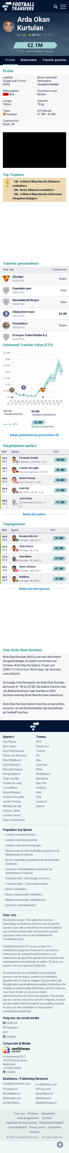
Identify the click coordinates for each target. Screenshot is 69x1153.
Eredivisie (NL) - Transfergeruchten (27, 883)
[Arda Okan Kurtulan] (9, 26)
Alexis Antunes (27, 566)
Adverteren (48, 1113)
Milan (39, 769)
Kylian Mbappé (12, 792)
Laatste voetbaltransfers (21, 834)
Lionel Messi (10, 787)
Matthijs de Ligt (12, 806)
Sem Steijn (9, 746)
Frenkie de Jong (13, 783)
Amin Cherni (26, 546)
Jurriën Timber (12, 801)
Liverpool (41, 801)
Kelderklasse (43, 1098)
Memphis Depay (12, 769)
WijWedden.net (12, 1098)
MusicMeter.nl (44, 1093)
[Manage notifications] (60, 1145)
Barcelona (42, 778)
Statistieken (29, 60)
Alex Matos (25, 556)
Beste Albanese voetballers (34, 189)
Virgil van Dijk (11, 778)
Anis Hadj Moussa (13, 750)
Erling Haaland (11, 773)
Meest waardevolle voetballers (24, 894)
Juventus (41, 764)
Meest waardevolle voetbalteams (26, 899)
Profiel (10, 60)
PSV (38, 741)
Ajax (38, 760)
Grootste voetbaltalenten (21, 905)
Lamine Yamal (11, 815)
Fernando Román (28, 458)
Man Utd (41, 783)
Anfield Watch (11, 1102)
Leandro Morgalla (28, 468)
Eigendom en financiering (21, 1122)
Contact (47, 1118)
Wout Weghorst (12, 760)
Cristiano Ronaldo (13, 796)
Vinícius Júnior (11, 810)
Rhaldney (24, 577)
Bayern (40, 806)
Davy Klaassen (12, 764)
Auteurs (34, 1131)
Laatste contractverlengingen (23, 845)
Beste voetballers (16, 889)
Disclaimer (54, 1127)
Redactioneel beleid (51, 1122)
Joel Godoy (26, 498)
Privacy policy (37, 1127)
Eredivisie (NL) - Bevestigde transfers (28, 878)
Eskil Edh (24, 488)
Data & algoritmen (28, 1118)
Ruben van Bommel (15, 755)
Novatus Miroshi (28, 536)
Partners (33, 1113)
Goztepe (8, 665)
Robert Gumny (27, 478)
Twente (40, 750)
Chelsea (41, 787)
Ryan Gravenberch (14, 819)
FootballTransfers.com (16, 1083)
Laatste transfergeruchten (22, 840)
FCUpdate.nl (10, 1089)
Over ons (19, 1113)
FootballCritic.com (46, 1084)
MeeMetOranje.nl (46, 1102)
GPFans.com (43, 1089)
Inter (39, 792)
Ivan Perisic (9, 741)
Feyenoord (42, 746)
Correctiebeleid (17, 1127)
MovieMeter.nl (11, 1093)
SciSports (39, 965)
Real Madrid (43, 773)
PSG (38, 796)
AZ (38, 755)
